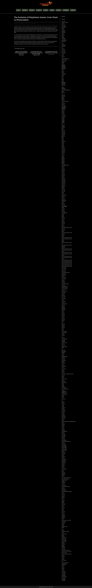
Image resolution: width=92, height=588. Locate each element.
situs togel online (64, 338)
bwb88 (63, 216)
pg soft (63, 81)
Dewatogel (63, 547)
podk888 (63, 126)
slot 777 (63, 566)
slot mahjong (64, 277)
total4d (63, 396)
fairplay (63, 383)
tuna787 (63, 113)
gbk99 (63, 202)
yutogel (63, 355)
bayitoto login (64, 26)
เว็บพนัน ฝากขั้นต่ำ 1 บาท (65, 58)
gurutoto (63, 177)
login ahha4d (64, 462)
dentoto (63, 470)
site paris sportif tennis (65, 283)
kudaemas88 (64, 360)
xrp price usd (64, 278)
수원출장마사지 (64, 391)
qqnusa (63, 466)
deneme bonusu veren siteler (66, 520)
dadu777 (63, 100)
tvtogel (63, 405)
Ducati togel (63, 292)
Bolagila (63, 545)
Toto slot (63, 317)
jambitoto (63, 497)
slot (62, 57)
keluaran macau (64, 552)
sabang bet (63, 517)
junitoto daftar (64, 268)
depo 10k (63, 412)
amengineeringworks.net (66, 272)
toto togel (63, 511)
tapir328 (63, 235)
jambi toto (63, 507)
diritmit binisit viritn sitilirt (66, 550)
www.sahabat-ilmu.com (65, 165)
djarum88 (63, 362)
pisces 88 (63, 556)
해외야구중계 (64, 267)
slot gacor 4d (64, 61)
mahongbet (63, 38)
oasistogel (63, 472)
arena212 (63, 146)
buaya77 (63, 276)
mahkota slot (64, 270)
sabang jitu (63, 515)
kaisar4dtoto (64, 443)
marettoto (63, 281)
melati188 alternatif (65, 286)
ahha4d (63, 385)
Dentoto (63, 471)
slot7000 (63, 386)
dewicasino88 (64, 275)
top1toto (63, 363)
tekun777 (63, 401)
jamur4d (63, 432)
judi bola (63, 143)
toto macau (63, 132)
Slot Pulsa (63, 495)
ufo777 (63, 397)
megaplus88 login (64, 356)
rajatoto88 (63, 340)
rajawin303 (63, 461)
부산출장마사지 (64, 392)
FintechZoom (64, 181)
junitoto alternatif (64, 288)
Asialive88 (63, 546)
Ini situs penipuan (64, 212)
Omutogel (63, 438)
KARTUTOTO (64, 416)
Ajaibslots (63, 536)
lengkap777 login (64, 346)
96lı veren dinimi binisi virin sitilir (67, 227)
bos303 (63, 370)
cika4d (63, 510)
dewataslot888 (64, 440)
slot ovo (63, 570)
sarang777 (63, 467)
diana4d (63, 62)
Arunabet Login (64, 537)
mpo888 (63, 413)
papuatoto (63, 295)
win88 (63, 518)
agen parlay (63, 273)
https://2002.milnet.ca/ (65, 478)
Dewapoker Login (64, 526)
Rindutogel (63, 436)
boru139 (63, 372)
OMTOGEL (63, 465)
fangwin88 (63, 31)
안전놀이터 (63, 352)
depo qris (63, 343)
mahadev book (64, 382)
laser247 (63, 376)
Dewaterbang (64, 539)
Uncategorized (33, 23)
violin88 (63, 559)
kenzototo (63, 358)
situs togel (63, 21)
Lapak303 (63, 522)
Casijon (63, 63)
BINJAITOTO (63, 473)
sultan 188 (63, 51)
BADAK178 (63, 92)
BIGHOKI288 (64, 351)
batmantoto (64, 482)
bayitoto (63, 48)
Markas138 (63, 488)
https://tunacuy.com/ (65, 101)
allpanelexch (64, 381)
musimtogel (63, 435)
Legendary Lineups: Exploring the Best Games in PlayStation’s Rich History (21, 53)
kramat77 (63, 196)
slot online (63, 549)
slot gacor (63, 56)
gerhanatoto (64, 271)
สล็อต (62, 97)
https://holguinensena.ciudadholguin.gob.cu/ (69, 421)
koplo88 (63, 567)
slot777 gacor (64, 73)
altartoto (63, 23)
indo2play (63, 430)
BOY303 (63, 527)
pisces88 (63, 530)
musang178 (63, 116)
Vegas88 (63, 542)
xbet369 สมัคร (64, 387)
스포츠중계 (63, 580)
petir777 (63, 353)
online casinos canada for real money (67, 373)
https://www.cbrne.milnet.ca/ (66, 477)
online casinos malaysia (65, 531)
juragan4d (63, 175)
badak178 (63, 34)
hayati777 (63, 565)
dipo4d (63, 380)
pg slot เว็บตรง (64, 106)
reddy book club (64, 378)
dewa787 (63, 110)
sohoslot (63, 293)
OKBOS (63, 502)
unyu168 (63, 483)
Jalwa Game (63, 350)
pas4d (63, 328)
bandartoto (63, 407)
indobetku (63, 437)
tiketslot (63, 555)
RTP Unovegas (64, 540)
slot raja (63, 557)
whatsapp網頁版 (64, 206)
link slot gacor (64, 52)
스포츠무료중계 (64, 331)
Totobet (63, 312)
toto (62, 47)
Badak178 (63, 158)
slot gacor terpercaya (65, 562)
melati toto (63, 290)
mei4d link (63, 285)
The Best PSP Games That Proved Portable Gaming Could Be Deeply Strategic (36, 53)
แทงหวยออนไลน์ (64, 303)
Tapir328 (63, 87)
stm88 (63, 300)
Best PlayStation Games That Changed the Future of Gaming (51, 52)
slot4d (63, 36)
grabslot (63, 532)
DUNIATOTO (64, 417)
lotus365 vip (63, 410)
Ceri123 (63, 167)
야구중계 (63, 408)
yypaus (63, 427)
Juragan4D (63, 211)
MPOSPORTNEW (64, 431)
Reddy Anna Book (64, 393)
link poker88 (64, 298)
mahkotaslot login (64, 287)
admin (16, 23)
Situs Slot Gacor (64, 576)
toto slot (63, 53)
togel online (63, 24)
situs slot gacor (64, 468)
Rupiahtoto (63, 453)
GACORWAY (63, 183)
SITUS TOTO (63, 296)
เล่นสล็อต (63, 120)
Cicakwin (63, 176)
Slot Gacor (63, 218)
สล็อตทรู (63, 157)
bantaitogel (63, 27)
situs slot (63, 153)
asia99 (63, 508)
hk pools (63, 316)
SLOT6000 (63, 130)
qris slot (63, 367)
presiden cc (63, 403)
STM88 (63, 207)
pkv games (63, 357)
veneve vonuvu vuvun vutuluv (66, 551)
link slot (63, 72)
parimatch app (64, 195)
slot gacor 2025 (64, 541)
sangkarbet (63, 46)
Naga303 (63, 361)
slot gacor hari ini (64, 291)
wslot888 (63, 442)
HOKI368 (63, 371)
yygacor (63, 420)
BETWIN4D (63, 433)
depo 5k (63, 71)
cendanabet (63, 571)
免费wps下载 (64, 200)
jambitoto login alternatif (66, 486)
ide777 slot (63, 297)
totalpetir (63, 426)
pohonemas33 (64, 490)
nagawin (63, 501)
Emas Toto (63, 345)
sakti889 (63, 377)
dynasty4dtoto (64, 445)
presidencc (63, 411)
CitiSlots (63, 525)
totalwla (63, 425)
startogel (63, 457)
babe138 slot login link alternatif (67, 491)
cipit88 (63, 28)
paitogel (63, 451)
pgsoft (63, 76)
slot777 (63, 43)
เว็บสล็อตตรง (63, 88)
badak (63, 225)
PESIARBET (63, 341)
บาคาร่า (63, 311)
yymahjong (63, 398)
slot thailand (64, 301)
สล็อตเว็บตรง (63, 41)
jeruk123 (63, 390)
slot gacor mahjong (65, 22)
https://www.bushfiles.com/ (66, 441)
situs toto (63, 375)
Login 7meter (64, 368)
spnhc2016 (63, 282)
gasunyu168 (63, 452)
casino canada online (65, 388)
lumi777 (63, 506)
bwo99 (63, 321)
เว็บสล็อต (63, 37)
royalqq (63, 406)
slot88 (63, 33)
